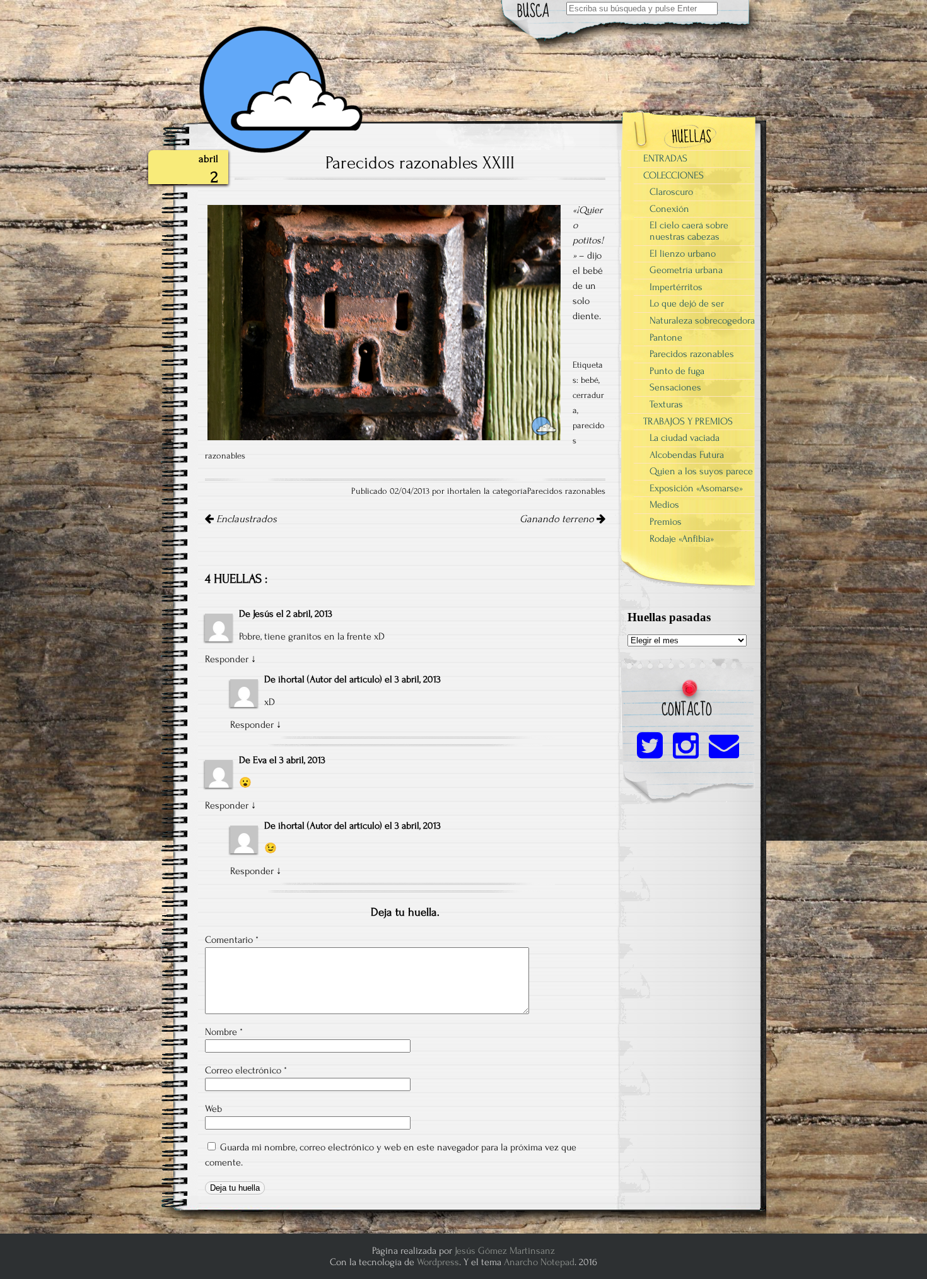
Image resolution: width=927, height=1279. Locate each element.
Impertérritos (676, 287)
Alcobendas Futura (687, 454)
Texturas (666, 404)
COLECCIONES (673, 175)
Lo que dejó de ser (687, 303)
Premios (666, 521)
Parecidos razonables (566, 491)
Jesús (263, 613)
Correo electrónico (246, 1070)
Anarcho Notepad (539, 1262)
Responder (226, 659)
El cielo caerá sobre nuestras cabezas (689, 230)
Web (213, 1108)
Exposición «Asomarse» (696, 488)
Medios (664, 504)
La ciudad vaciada (685, 437)
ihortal (291, 679)
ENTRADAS (665, 158)
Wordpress (438, 1262)
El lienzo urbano (683, 253)
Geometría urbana (686, 270)
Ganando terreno (558, 519)
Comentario (232, 939)
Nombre (224, 1031)
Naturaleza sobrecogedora (702, 320)
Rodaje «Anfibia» (682, 538)
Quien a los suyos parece (701, 471)
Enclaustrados (245, 519)
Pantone (666, 337)
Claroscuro (671, 191)
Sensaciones (675, 387)
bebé (589, 380)
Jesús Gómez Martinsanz (505, 1250)
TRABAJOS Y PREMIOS (688, 421)
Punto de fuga (677, 371)
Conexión (669, 208)
